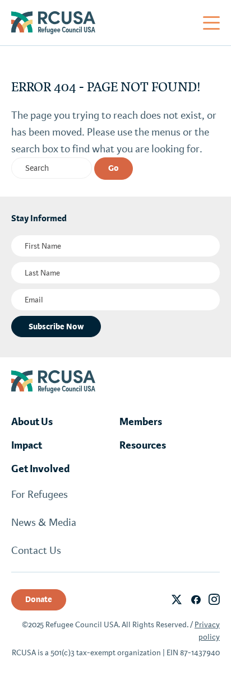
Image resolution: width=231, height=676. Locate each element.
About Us (32, 422)
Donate (38, 599)
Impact (26, 445)
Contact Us (36, 550)
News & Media (43, 522)
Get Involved (40, 469)
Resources (142, 445)
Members (140, 422)
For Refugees (39, 494)
